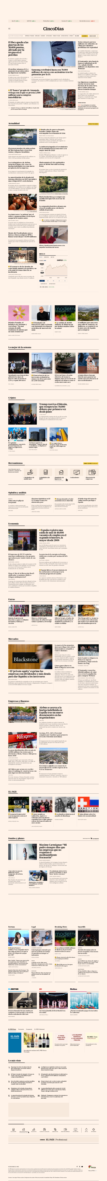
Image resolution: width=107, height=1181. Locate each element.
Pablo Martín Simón (82, 71)
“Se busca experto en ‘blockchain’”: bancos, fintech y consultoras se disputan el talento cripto (38, 445)
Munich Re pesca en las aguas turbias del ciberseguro (64, 965)
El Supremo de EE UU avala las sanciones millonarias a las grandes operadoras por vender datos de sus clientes (21, 557)
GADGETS (80, 959)
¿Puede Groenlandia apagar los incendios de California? (84, 1011)
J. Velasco (33, 977)
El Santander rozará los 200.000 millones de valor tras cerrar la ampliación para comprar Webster (87, 673)
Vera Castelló (11, 877)
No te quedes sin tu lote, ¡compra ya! (91, 1045)
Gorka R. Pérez (81, 333)
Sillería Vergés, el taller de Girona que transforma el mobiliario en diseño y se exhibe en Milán (64, 621)
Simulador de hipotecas (59, 478)
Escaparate (29, 1029)
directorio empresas (65, 1131)
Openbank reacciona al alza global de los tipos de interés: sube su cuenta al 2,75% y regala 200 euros (18, 378)
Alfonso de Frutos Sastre (84, 955)
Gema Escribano (81, 678)
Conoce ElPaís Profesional (91, 463)
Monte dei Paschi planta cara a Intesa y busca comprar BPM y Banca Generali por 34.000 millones (22, 235)
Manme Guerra (11, 957)
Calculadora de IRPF (44, 478)
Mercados (37, 35)
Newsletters (57, 1177)
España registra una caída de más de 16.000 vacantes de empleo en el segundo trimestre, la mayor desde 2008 (52, 535)
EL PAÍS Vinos (12, 1029)
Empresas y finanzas (29, 35)
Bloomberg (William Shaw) (61, 385)
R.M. (32, 77)
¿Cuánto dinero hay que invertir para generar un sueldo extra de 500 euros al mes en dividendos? (88, 378)
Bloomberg (80, 665)
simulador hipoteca (24, 1131)
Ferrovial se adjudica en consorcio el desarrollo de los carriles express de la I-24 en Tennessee (53, 767)
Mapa (51, 1177)
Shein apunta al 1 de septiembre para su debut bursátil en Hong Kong (52, 164)
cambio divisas (55, 1131)
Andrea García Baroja (13, 966)
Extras (11, 599)
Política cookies (20, 1177)
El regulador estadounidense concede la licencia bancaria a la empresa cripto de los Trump (16, 446)
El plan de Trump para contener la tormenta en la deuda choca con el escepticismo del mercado (54, 1097)
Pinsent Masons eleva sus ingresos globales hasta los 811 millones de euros (41, 974)
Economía (43, 35)
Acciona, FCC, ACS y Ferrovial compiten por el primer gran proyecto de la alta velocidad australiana (53, 735)
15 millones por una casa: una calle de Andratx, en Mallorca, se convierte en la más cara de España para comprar (88, 326)
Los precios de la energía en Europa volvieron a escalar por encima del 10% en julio (53, 556)
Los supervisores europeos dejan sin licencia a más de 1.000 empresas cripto (58, 445)
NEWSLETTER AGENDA (93, 124)
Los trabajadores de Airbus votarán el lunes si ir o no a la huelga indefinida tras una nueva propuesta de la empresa (88, 107)
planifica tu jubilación (44, 1131)
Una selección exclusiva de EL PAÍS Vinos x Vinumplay (35, 1051)
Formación (21, 1029)
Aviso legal (14, 1177)
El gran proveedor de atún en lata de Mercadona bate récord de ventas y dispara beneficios (21, 150)
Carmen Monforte (12, 183)
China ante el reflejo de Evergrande (16, 501)
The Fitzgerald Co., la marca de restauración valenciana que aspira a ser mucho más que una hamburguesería (88, 621)
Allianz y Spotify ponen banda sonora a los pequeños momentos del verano (52, 246)
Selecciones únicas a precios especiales (75, 1045)
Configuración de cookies (29, 1177)
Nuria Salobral (11, 220)
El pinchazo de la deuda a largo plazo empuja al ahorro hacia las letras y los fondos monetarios (21, 1090)
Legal (33, 927)
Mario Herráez (11, 1016)
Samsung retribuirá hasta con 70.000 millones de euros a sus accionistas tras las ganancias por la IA (52, 72)
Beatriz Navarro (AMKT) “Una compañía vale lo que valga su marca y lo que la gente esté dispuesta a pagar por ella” (18, 951)
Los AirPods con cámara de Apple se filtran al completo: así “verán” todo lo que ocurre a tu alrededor (88, 962)
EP (39, 739)
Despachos (33, 971)
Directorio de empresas (90, 478)
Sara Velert (80, 819)
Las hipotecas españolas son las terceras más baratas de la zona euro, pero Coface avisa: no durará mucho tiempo (87, 85)
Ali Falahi (48, 135)
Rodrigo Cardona (43, 152)
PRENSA (33, 960)
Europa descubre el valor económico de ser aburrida (64, 499)
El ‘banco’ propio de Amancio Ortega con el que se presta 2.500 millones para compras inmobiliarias (24, 94)
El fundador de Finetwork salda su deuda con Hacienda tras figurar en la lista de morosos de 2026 (41, 326)
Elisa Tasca (31, 449)
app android (93, 1131)
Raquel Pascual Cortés (44, 543)
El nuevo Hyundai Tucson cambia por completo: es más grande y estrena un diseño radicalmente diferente (20, 1012)
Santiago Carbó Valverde (60, 508)
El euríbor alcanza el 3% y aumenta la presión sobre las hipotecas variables (18, 71)
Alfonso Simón (11, 100)
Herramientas (15, 463)
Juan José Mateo (35, 826)
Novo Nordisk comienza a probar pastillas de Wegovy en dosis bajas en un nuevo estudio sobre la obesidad (23, 1083)
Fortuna (11, 927)
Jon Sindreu (57, 960)
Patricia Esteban (35, 957)
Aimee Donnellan (58, 968)
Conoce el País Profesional (53, 1139)
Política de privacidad (39, 1177)
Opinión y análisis (17, 492)
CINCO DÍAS (10, 510)
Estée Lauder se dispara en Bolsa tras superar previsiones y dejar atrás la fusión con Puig (88, 660)
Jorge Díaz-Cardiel (35, 511)
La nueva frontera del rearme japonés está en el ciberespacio (17, 816)
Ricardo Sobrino (12, 75)
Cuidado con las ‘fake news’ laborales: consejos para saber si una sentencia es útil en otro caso (41, 964)
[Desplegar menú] (9, 28)
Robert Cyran (58, 331)
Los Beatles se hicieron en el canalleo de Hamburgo (65, 815)
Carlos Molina (42, 212)
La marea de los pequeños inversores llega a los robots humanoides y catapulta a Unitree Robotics (65, 648)
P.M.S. (9, 384)
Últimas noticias (64, 35)
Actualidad (14, 123)
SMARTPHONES (81, 969)
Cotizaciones (49, 35)
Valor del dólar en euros (85, 21)
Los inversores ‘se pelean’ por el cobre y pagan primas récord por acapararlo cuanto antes (21, 216)
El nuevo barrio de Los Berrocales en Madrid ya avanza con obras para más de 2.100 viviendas (41, 378)
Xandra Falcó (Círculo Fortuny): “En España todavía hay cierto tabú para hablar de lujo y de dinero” (18, 971)
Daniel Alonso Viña (12, 335)
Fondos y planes (56, 35)
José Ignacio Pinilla (43, 1014)
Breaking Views (61, 927)
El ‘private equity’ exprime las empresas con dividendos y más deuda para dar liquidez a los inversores (29, 674)
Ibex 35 (13, 21)
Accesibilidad (47, 1177)
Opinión (71, 35)
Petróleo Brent (46, 21)
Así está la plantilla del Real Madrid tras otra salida (52, 1011)
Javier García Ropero (13, 154)
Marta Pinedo (58, 626)
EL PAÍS (76, 35)
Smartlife (81, 927)
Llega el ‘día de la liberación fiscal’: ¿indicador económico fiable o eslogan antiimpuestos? (21, 575)
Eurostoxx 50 (64, 21)
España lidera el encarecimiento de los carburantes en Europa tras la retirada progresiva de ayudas (53, 572)
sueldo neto (33, 1131)
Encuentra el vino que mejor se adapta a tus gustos (61, 1045)
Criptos (12, 397)
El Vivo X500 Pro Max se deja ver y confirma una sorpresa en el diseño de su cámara (88, 972)
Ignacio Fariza (42, 135)
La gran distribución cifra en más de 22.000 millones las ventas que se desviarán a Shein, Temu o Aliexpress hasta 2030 (22, 753)
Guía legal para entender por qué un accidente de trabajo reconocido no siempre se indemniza (41, 952)
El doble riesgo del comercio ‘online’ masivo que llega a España (87, 500)
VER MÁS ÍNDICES (52, 283)
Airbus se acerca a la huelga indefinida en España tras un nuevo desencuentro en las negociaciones (51, 713)
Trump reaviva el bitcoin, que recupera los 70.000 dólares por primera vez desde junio (53, 408)
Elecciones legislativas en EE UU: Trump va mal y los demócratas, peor (40, 500)
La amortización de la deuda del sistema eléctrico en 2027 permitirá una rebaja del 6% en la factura (22, 179)
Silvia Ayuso (41, 560)
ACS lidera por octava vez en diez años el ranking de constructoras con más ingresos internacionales (22, 771)
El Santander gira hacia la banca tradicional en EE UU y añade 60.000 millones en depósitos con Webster (88, 65)
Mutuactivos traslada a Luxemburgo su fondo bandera (36, 884)
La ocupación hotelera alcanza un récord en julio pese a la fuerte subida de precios (52, 208)
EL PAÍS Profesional (39, 1029)
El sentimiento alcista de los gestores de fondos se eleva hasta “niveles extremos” (58, 873)
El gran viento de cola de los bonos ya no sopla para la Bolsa (65, 958)
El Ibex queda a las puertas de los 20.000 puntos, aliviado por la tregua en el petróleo (18, 48)
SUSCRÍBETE (84, 36)
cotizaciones (75, 1131)
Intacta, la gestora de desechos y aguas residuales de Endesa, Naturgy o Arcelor (18, 621)
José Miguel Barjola (36, 967)
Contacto (10, 1177)
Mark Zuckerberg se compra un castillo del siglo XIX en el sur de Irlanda (52, 198)
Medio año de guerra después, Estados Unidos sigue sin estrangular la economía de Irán (52, 131)
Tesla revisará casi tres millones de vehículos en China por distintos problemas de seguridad (88, 44)
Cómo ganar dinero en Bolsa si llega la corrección (64, 666)
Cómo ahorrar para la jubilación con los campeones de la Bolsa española (15, 873)
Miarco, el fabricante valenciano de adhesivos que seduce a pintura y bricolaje (41, 620)
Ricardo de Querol (59, 819)
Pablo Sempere (11, 579)
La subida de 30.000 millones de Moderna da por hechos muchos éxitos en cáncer (64, 325)
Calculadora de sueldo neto (29, 478)
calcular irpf (13, 1131)
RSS (54, 1177)
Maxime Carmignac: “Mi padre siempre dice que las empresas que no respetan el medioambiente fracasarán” (53, 851)
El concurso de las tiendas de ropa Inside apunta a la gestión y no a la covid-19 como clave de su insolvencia (22, 269)
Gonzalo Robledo (12, 821)
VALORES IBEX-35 (44, 283)
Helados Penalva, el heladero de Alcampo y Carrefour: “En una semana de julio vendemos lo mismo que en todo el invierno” (18, 327)
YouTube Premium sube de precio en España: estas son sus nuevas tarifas (88, 951)
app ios (86, 1131)
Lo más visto (14, 1060)
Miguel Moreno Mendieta (44, 860)
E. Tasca (41, 414)
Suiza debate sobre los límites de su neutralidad (87, 815)
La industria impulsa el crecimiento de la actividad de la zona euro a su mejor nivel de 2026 (53, 148)
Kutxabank (95, 838)
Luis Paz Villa (34, 625)
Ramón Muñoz (34, 333)
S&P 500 (29, 21)
